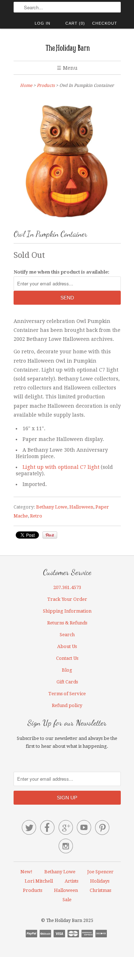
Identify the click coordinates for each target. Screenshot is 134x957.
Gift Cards (67, 681)
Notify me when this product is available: (61, 272)
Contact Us (67, 658)
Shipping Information (67, 611)
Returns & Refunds (67, 622)
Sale (67, 899)
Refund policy (67, 705)
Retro (36, 516)
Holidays (99, 881)
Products (46, 85)
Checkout (104, 23)
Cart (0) (75, 23)
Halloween (81, 507)
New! (26, 871)
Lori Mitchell (39, 881)
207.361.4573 (67, 587)
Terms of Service (67, 693)
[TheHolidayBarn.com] (67, 47)
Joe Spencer (100, 871)
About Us (67, 646)
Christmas (100, 890)
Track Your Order (67, 599)
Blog (67, 670)
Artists (71, 881)
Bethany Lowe (51, 507)
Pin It (50, 535)
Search (67, 634)
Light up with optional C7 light (61, 467)
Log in (42, 23)
